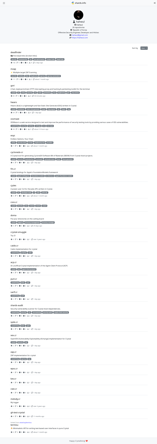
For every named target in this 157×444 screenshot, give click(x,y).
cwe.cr (14, 388)
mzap (13, 68)
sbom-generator (67, 159)
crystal (13, 93)
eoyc (13, 135)
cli (18, 93)
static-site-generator (33, 109)
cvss (26, 206)
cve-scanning (37, 312)
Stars (143, 48)
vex (26, 342)
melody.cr (15, 399)
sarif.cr (14, 292)
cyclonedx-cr (17, 152)
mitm (40, 93)
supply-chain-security (61, 312)
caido (30, 253)
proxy (23, 93)
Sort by (135, 48)
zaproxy (42, 76)
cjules (13, 185)
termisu (14, 424)
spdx (28, 326)
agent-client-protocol (29, 269)
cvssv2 (32, 206)
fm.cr (13, 168)
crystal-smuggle (18, 232)
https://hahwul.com (80, 37)
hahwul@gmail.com (80, 35)
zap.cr (13, 351)
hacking (21, 76)
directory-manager (48, 222)
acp (19, 269)
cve (29, 312)
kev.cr (13, 378)
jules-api (44, 192)
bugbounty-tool (40, 142)
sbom (58, 159)
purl (28, 282)
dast (27, 76)
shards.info (80, 2)
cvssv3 (38, 206)
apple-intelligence (23, 176)
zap (29, 359)
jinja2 (43, 109)
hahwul (79, 25)
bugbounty (34, 76)
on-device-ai (50, 176)
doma (13, 215)
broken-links (51, 59)
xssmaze (15, 118)
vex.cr (13, 335)
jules (38, 192)
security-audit (47, 312)
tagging (20, 222)
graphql (23, 253)
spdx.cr (14, 322)
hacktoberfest (23, 59)
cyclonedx (39, 159)
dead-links (60, 59)
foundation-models (38, 176)
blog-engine (51, 109)
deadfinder (16, 52)
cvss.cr (14, 202)
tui (35, 93)
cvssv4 (44, 206)
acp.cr (14, 262)
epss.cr (14, 368)
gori (13, 85)
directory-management (32, 222)
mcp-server (75, 93)
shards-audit (17, 305)
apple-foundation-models (64, 176)
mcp (54, 93)
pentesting (47, 93)
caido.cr (14, 245)
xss (44, 126)
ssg (69, 109)
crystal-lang (15, 126)
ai (34, 192)
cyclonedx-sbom (49, 159)
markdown (21, 109)
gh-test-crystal (18, 412)
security (14, 59)
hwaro (14, 102)
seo (31, 59)
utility (13, 142)
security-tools (21, 142)
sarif (22, 296)
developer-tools (26, 192)
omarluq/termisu (25, 423)
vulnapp (38, 126)
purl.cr (14, 278)
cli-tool (30, 142)
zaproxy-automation (53, 76)
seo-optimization (39, 59)
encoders (50, 142)
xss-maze (50, 126)
